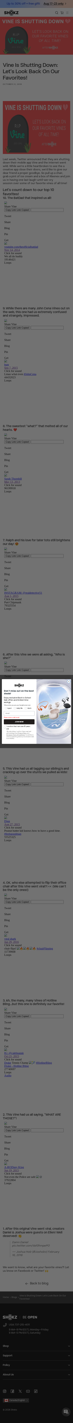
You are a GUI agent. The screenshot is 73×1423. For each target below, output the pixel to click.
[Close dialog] (68, 681)
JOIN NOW (19, 722)
